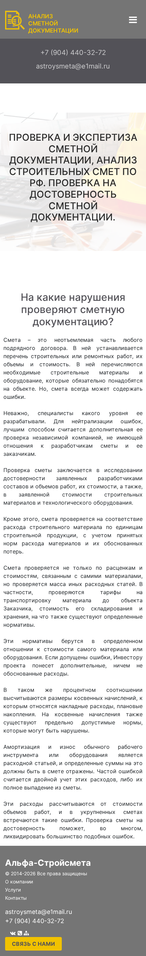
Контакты (16, 898)
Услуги (13, 890)
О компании (19, 881)
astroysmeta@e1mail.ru (38, 911)
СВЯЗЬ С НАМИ (33, 943)
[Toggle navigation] (133, 20)
